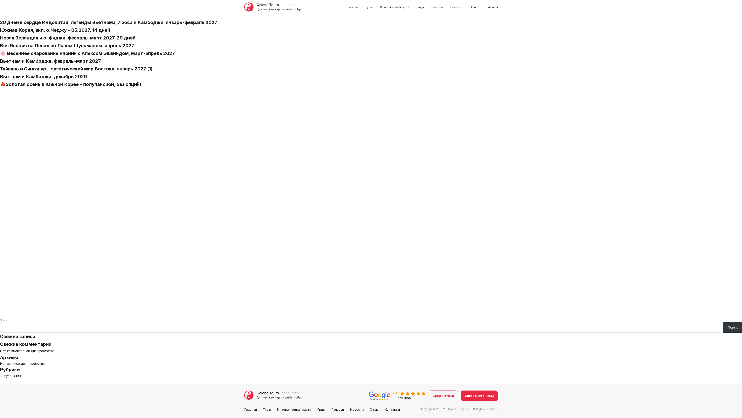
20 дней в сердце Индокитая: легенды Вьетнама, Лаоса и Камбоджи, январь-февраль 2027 (108, 22)
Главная (352, 7)
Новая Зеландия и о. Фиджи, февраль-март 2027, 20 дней (67, 38)
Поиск (3, 320)
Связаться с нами (479, 396)
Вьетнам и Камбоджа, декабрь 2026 (43, 76)
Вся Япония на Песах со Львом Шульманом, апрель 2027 (67, 45)
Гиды (420, 7)
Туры (368, 7)
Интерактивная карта (394, 7)
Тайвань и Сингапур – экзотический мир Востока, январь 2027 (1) (76, 69)
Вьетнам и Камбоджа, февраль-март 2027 (50, 61)
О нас (473, 7)
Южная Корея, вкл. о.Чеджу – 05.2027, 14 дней (55, 30)
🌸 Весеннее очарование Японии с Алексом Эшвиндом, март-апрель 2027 (87, 53)
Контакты (491, 7)
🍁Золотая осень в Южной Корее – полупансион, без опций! (70, 84)
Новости (456, 7)
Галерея (437, 7)
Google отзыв (443, 396)
